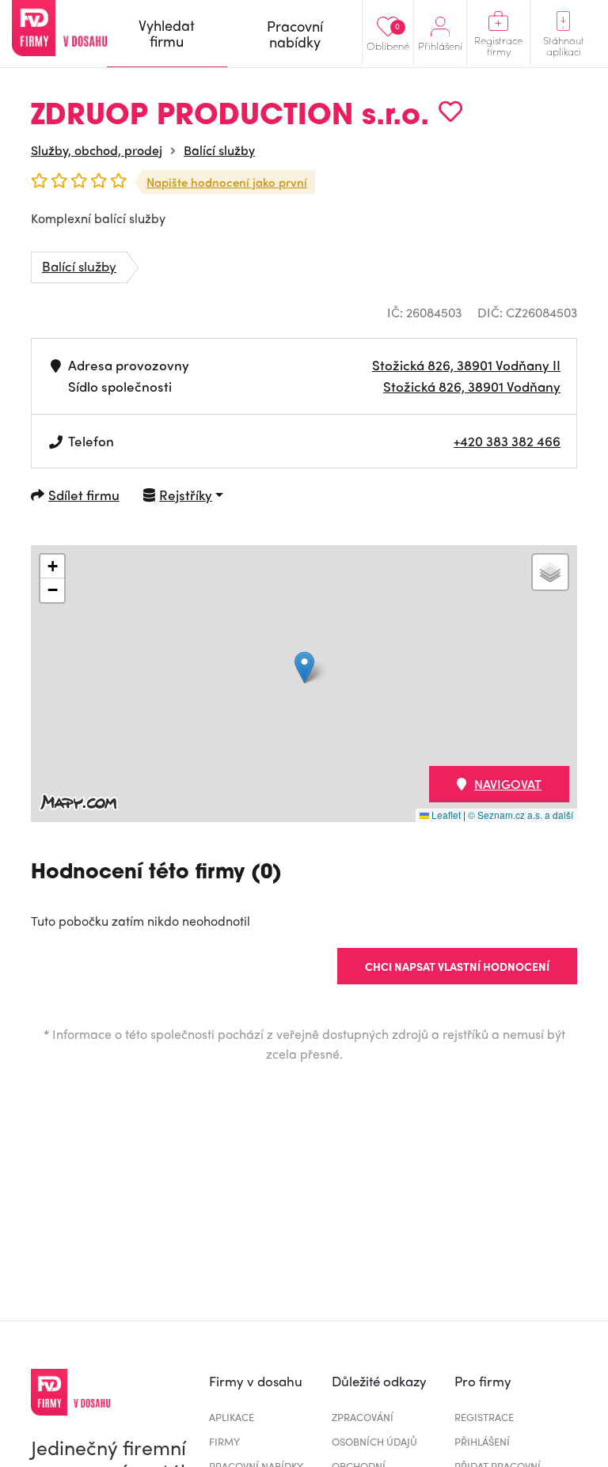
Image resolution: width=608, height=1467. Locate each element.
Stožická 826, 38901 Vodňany (471, 386)
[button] (304, 667)
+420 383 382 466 (507, 440)
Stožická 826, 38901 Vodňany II (466, 364)
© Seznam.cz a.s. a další (520, 814)
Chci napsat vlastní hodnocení (457, 966)
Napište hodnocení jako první (226, 182)
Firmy (224, 1441)
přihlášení (482, 1441)
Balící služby (219, 150)
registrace (484, 1416)
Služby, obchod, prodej (96, 150)
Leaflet (445, 814)
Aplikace (231, 1416)
